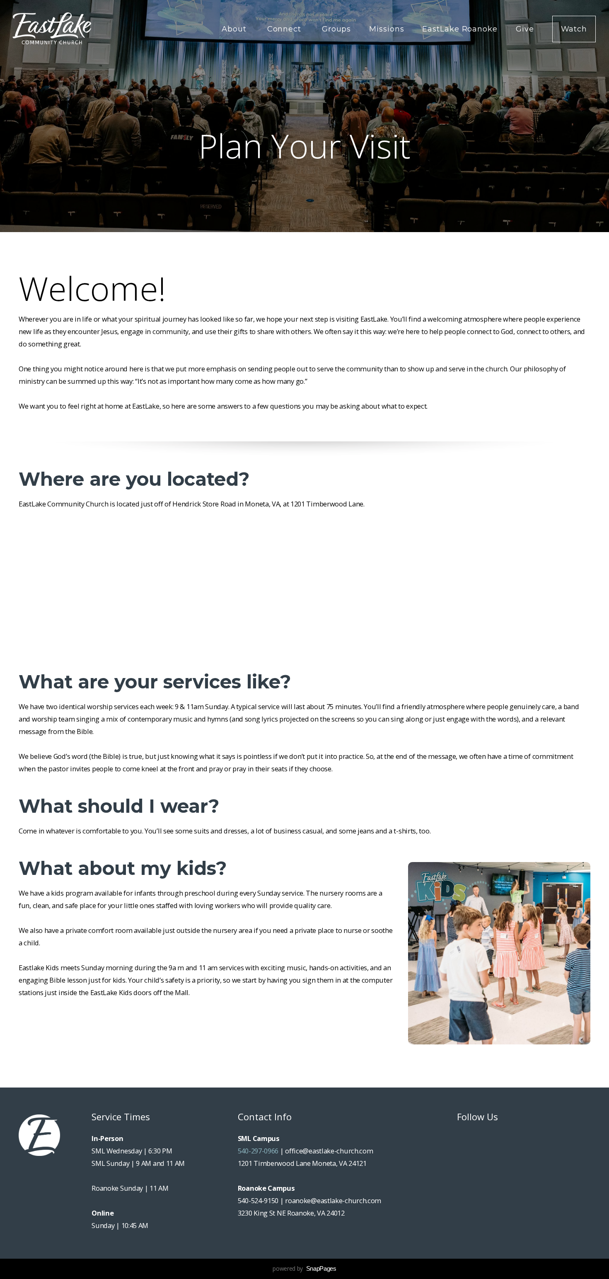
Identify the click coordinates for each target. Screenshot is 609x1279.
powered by (304, 1268)
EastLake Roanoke (459, 29)
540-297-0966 (258, 1150)
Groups (336, 29)
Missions (386, 29)
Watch (574, 29)
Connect (285, 29)
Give (525, 29)
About (235, 29)
